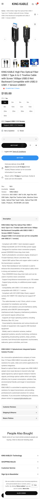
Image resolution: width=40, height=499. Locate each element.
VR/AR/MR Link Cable (21, 203)
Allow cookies (21, 493)
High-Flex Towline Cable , (18, 197)
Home (3, 11)
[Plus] (36, 139)
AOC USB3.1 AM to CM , (18, 195)
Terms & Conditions (19, 152)
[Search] (33, 4)
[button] (35, 39)
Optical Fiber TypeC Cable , (15, 200)
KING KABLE (14, 192)
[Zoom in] (35, 24)
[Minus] (4, 139)
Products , (9, 203)
